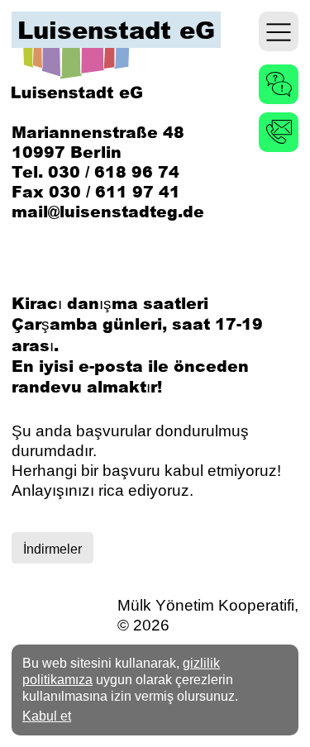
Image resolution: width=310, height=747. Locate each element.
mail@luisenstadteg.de (108, 211)
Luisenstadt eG (116, 29)
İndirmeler (52, 548)
